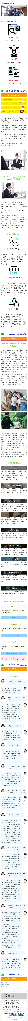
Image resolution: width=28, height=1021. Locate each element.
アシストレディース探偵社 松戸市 (11, 1003)
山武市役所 (4, 983)
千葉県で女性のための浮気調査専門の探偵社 (14, 1011)
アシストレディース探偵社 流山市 (11, 1005)
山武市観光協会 (5, 985)
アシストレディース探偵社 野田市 (11, 1006)
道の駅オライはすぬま (7, 986)
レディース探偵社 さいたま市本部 (11, 1009)
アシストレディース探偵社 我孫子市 (11, 1002)
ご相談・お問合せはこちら (13, 95)
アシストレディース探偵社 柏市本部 (11, 1000)
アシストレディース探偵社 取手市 (11, 1007)
